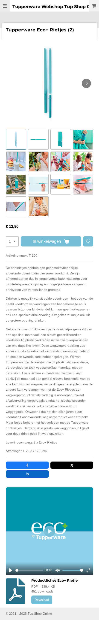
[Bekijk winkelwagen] (94, 6)
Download (42, 600)
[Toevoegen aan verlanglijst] (88, 241)
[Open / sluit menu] (5, 6)
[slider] (29, 570)
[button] (16, 139)
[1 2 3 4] (12, 241)
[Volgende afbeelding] (86, 83)
